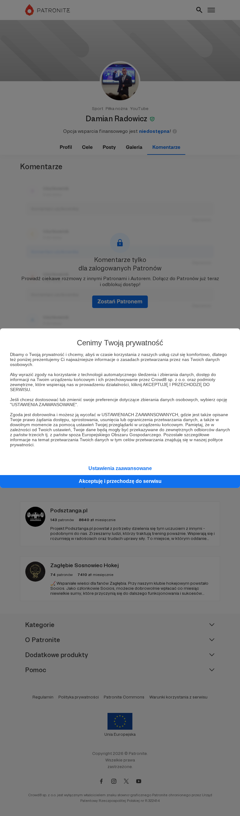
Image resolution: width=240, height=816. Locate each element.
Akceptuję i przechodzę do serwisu (120, 481)
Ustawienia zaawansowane (120, 468)
